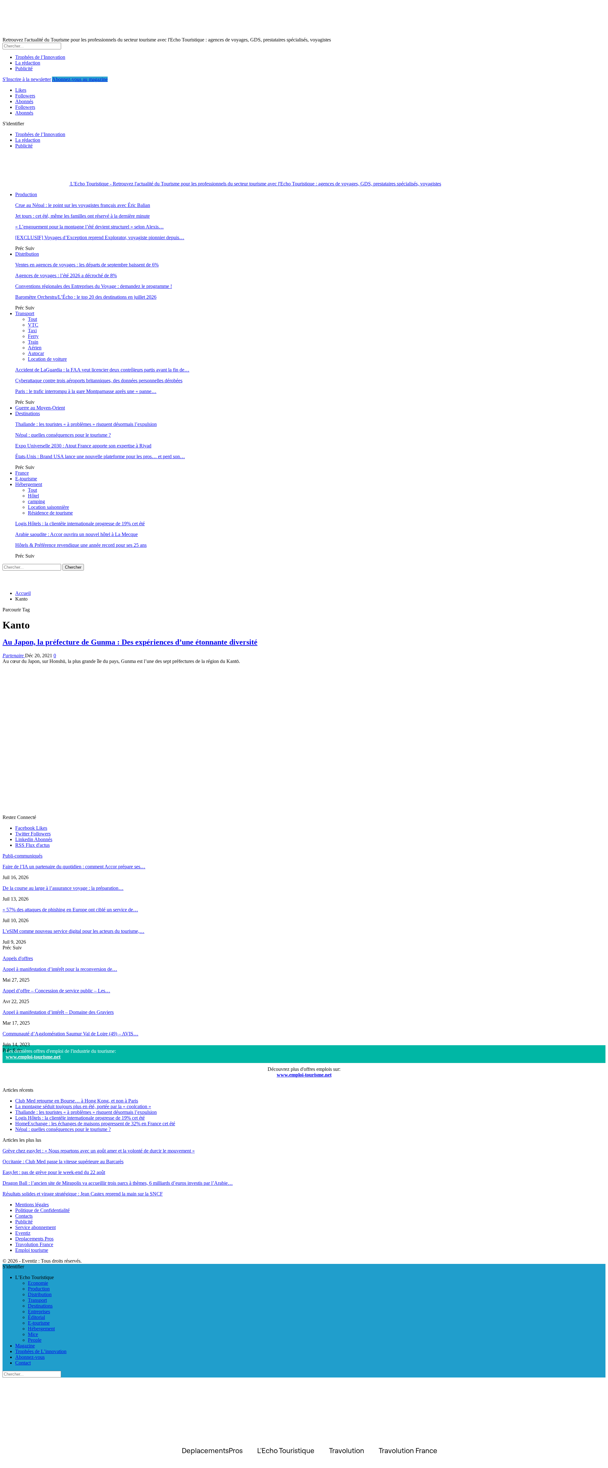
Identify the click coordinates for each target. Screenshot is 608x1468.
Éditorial (36, 1317)
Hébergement (28, 484)
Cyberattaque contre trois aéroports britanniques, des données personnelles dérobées (98, 380)
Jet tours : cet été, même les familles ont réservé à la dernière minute (82, 216)
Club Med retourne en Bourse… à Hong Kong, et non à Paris (76, 1100)
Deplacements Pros (34, 1238)
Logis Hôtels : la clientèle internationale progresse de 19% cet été (80, 523)
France (22, 473)
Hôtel (33, 495)
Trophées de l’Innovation (40, 57)
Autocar (36, 353)
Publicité (24, 68)
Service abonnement (35, 1227)
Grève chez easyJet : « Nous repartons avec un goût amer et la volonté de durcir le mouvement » (99, 1150)
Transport (24, 313)
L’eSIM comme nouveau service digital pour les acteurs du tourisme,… (73, 931)
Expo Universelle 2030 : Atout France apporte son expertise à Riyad (83, 445)
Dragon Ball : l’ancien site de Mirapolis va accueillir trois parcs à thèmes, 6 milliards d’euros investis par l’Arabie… (118, 1183)
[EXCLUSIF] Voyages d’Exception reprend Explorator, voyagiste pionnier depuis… (99, 237)
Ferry (33, 336)
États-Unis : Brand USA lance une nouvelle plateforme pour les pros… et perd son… (100, 456)
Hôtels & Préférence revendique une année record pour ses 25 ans (81, 545)
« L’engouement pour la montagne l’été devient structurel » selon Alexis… (89, 226)
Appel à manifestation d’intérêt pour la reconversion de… (60, 969)
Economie (38, 1283)
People (34, 1340)
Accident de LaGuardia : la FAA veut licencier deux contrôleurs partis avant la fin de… (102, 369)
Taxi (32, 330)
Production (26, 194)
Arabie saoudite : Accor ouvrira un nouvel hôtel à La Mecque (76, 534)
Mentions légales (32, 1204)
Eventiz (22, 1233)
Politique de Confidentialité (42, 1210)
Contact (23, 1362)
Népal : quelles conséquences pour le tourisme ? (63, 435)
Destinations (27, 413)
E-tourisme (26, 478)
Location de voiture (47, 359)
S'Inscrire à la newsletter (27, 79)
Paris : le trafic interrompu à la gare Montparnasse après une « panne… (85, 391)
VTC (33, 325)
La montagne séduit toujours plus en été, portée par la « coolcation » (83, 1106)
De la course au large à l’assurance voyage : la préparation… (63, 888)
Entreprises (39, 1311)
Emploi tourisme (31, 1250)
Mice (33, 1334)
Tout (32, 319)
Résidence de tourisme (50, 512)
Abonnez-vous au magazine (80, 79)
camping (36, 501)
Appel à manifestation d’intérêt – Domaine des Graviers (58, 1012)
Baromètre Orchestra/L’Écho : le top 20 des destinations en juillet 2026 (85, 297)
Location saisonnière (48, 507)
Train (33, 342)
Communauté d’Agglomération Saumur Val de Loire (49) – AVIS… (70, 1033)
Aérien (34, 347)
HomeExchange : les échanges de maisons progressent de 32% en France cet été (95, 1123)
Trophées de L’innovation (40, 1351)
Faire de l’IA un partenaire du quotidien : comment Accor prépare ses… (74, 866)
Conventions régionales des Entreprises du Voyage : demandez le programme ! (93, 286)
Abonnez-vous (30, 1357)
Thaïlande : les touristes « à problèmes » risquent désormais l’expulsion (86, 424)
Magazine (25, 1345)
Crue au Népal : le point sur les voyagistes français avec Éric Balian (82, 205)
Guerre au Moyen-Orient (40, 407)
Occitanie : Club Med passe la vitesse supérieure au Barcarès (63, 1161)
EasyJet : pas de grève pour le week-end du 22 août (54, 1172)
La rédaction (27, 63)
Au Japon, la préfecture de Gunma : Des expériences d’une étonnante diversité (130, 642)
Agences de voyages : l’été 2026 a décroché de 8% (66, 275)
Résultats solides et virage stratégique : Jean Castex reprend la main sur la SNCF (83, 1193)
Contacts (24, 1216)
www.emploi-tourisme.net (33, 1056)
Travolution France (34, 1244)
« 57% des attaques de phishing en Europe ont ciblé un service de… (70, 909)
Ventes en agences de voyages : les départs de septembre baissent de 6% (87, 264)
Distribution (27, 254)
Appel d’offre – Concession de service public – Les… (56, 990)
